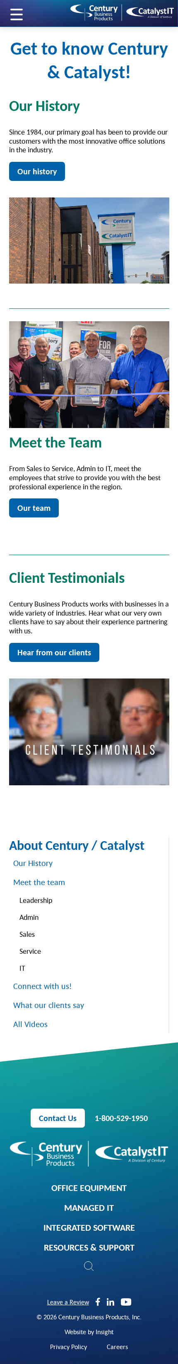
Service (30, 951)
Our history (37, 171)
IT (22, 968)
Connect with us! (42, 986)
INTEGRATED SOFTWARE (89, 1227)
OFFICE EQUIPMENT (89, 1187)
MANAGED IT (89, 1207)
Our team (34, 508)
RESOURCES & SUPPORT (89, 1247)
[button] (89, 1266)
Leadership (35, 900)
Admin (28, 917)
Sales (27, 934)
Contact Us (58, 1118)
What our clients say (48, 1005)
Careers (117, 1346)
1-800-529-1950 (121, 1118)
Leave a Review (68, 1302)
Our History (33, 863)
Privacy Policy (68, 1346)
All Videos (30, 1024)
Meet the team (39, 882)
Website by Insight (89, 1332)
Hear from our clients (54, 652)
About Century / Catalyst (76, 845)
